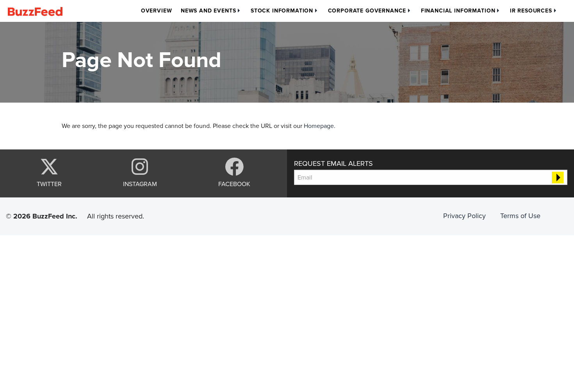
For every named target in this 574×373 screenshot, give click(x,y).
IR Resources (531, 10)
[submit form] (557, 177)
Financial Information (458, 10)
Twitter (49, 183)
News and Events (208, 10)
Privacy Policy (464, 215)
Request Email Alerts (333, 163)
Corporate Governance (367, 10)
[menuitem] (156, 11)
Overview (156, 10)
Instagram (140, 183)
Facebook (234, 183)
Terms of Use (520, 215)
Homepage (319, 126)
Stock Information (282, 10)
